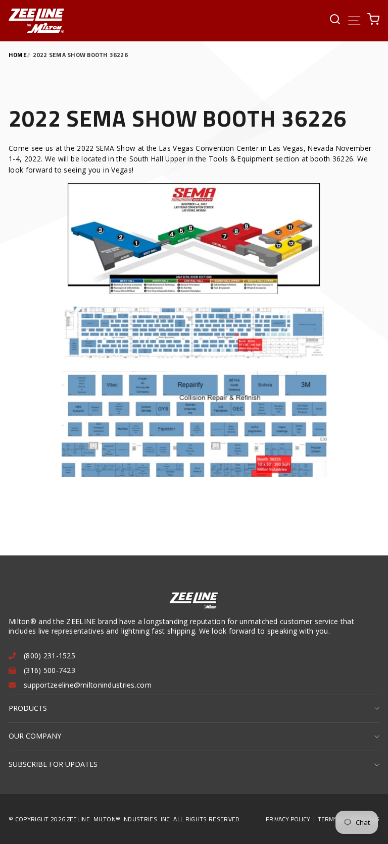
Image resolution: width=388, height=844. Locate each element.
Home (18, 55)
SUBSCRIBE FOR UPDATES (53, 764)
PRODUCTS (28, 708)
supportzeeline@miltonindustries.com (88, 685)
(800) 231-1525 (49, 655)
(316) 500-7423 (49, 670)
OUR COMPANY (35, 736)
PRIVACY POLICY (288, 819)
